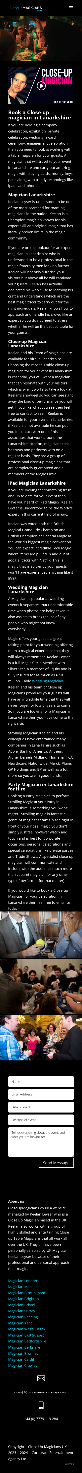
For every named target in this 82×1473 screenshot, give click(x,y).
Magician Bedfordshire (27, 1341)
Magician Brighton (23, 1298)
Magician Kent (20, 1323)
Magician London (22, 1280)
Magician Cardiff (21, 1359)
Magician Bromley (23, 1353)
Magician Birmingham (26, 1292)
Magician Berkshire (24, 1347)
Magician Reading (23, 1317)
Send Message (56, 1162)
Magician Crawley (22, 1365)
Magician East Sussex (26, 1335)
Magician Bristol (21, 1304)
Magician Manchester (26, 1286)
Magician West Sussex (26, 1329)
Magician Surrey (21, 1310)
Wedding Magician (47, 681)
